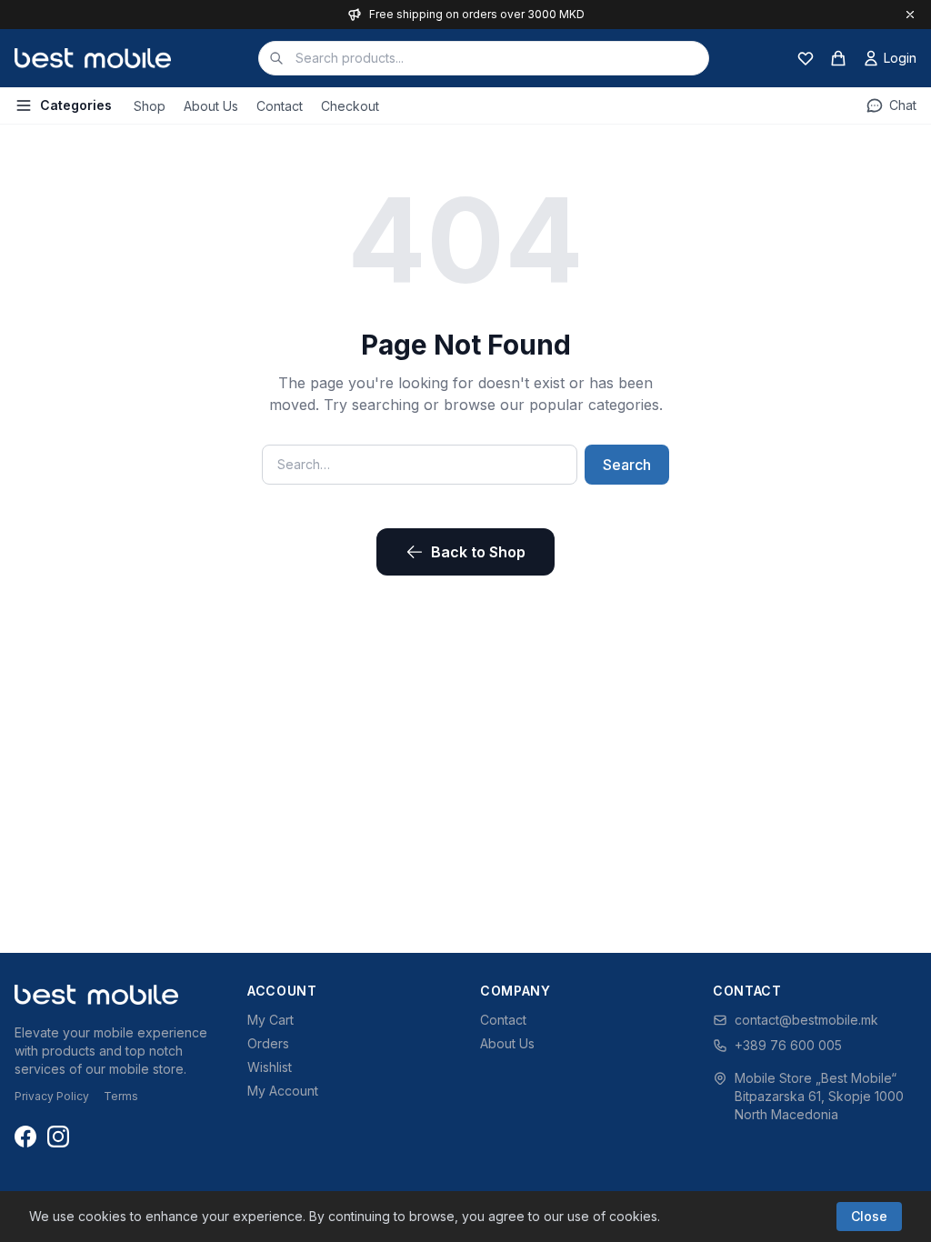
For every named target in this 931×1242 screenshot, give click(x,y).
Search (627, 465)
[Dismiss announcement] (910, 15)
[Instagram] (58, 1136)
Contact (279, 106)
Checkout (350, 106)
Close (869, 1216)
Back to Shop (478, 552)
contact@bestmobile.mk (806, 1019)
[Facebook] (25, 1136)
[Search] (276, 58)
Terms (121, 1096)
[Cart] (838, 58)
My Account (282, 1090)
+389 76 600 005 (788, 1045)
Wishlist (269, 1067)
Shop (149, 106)
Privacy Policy (52, 1096)
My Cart (270, 1019)
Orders (268, 1043)
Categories (76, 105)
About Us (211, 106)
